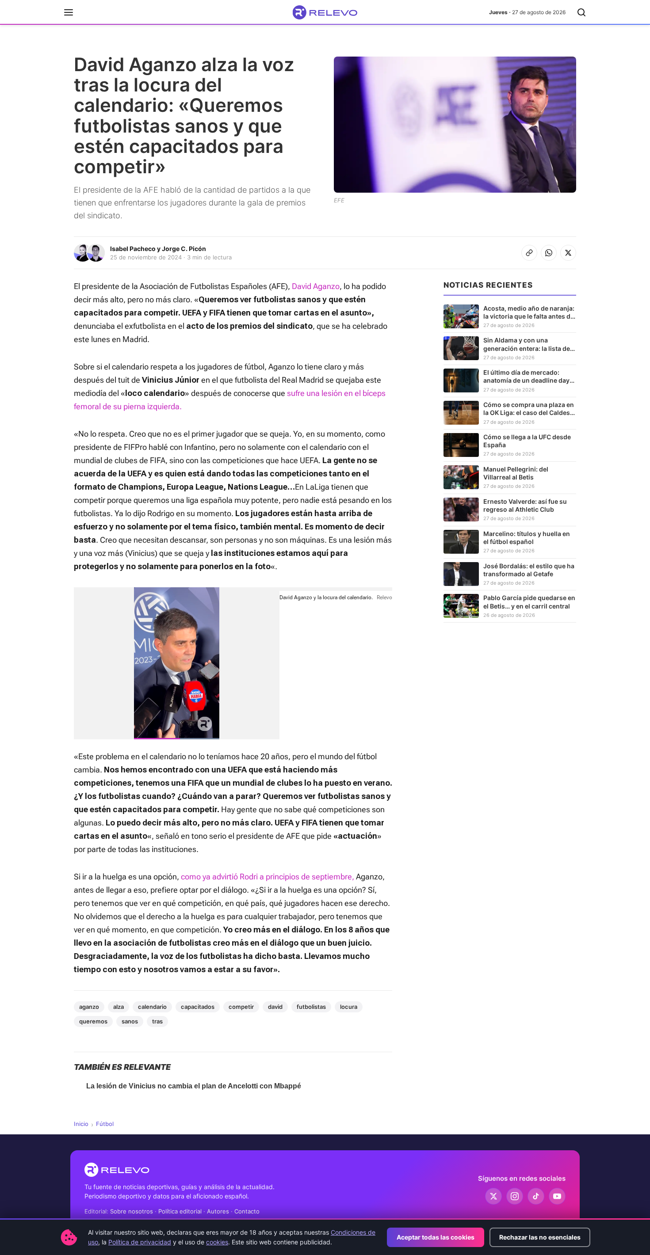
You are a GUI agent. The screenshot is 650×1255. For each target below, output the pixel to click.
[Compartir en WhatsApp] (549, 253)
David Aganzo (316, 286)
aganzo (89, 1006)
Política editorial (180, 1211)
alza (118, 1006)
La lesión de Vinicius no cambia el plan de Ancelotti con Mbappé (193, 1086)
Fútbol (105, 1123)
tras (157, 1021)
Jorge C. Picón (184, 248)
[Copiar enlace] (529, 253)
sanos (130, 1021)
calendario (152, 1006)
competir (241, 1006)
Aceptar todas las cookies (435, 1237)
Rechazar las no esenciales (540, 1237)
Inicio (81, 1123)
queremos (93, 1021)
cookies (217, 1242)
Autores (218, 1211)
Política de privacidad (139, 1242)
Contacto (247, 1211)
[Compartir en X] (568, 253)
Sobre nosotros (131, 1211)
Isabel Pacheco (133, 248)
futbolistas (311, 1006)
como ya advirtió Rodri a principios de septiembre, (268, 876)
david (275, 1006)
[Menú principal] (68, 12)
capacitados (197, 1006)
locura (348, 1006)
